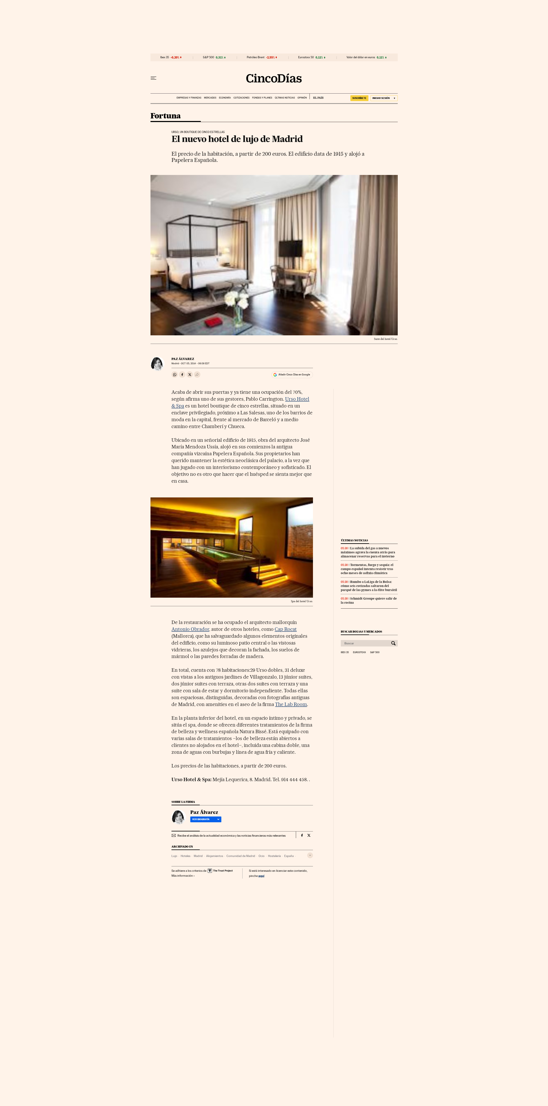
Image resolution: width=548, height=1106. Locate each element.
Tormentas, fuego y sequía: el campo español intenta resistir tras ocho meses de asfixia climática (367, 569)
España (289, 856)
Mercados (210, 97)
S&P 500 (208, 57)
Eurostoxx (359, 652)
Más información (182, 875)
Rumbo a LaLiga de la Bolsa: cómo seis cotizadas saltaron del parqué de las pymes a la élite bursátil (369, 586)
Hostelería (274, 856)
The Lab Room (291, 704)
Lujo (174, 856)
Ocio (262, 856)
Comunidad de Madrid (240, 856)
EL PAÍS (316, 96)
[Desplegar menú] (153, 78)
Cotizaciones (241, 97)
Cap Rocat (286, 629)
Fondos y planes (262, 97)
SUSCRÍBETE (359, 98)
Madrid (198, 856)
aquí (261, 876)
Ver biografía (201, 819)
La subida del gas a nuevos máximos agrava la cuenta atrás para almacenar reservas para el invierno (368, 552)
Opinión (302, 97)
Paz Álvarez (182, 359)
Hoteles (185, 856)
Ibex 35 (164, 57)
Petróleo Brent (255, 57)
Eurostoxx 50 (306, 57)
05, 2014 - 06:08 (195, 363)
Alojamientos (214, 856)
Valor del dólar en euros (361, 57)
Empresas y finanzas (189, 97)
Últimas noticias (285, 97)
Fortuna (165, 116)
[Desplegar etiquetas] (310, 855)
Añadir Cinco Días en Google (294, 374)
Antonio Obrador (190, 629)
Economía (225, 97)
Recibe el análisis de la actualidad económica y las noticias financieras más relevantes (231, 835)
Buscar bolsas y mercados (361, 631)
